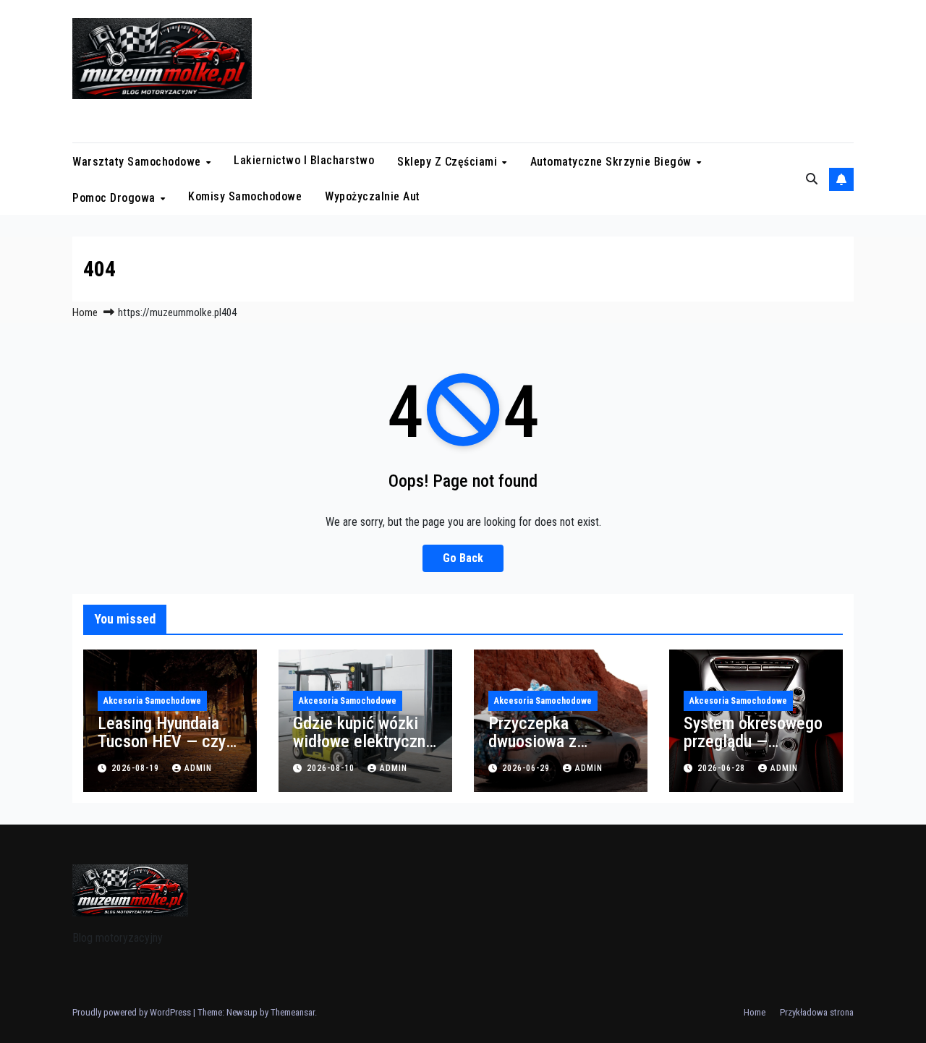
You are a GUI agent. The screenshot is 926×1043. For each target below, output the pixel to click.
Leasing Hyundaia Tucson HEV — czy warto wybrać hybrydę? (162, 750)
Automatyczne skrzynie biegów (612, 162)
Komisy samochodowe (245, 196)
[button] (811, 179)
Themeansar (293, 1012)
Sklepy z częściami (449, 162)
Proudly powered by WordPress (132, 1012)
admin (198, 768)
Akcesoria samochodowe (152, 701)
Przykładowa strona (817, 1012)
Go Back (463, 558)
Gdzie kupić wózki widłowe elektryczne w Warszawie (363, 741)
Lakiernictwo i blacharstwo (304, 160)
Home (85, 312)
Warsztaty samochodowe (138, 162)
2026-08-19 (136, 768)
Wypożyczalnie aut (372, 196)
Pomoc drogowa (115, 197)
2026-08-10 (332, 768)
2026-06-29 (527, 768)
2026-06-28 (722, 768)
